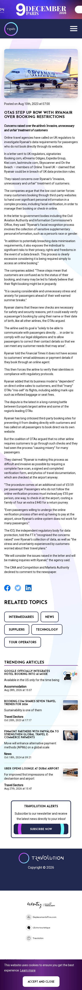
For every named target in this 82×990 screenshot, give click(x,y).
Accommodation (15, 686)
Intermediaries (21, 617)
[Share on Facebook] (7, 590)
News (49, 617)
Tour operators (22, 642)
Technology (47, 629)
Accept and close (41, 982)
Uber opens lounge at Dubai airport (31, 769)
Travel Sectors (13, 716)
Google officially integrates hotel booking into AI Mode (27, 673)
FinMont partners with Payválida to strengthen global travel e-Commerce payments (31, 734)
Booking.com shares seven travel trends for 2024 (30, 703)
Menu (73, 28)
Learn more (28, 970)
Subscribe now (41, 829)
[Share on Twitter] (18, 590)
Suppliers (17, 629)
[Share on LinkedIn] (28, 590)
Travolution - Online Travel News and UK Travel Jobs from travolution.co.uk (41, 858)
